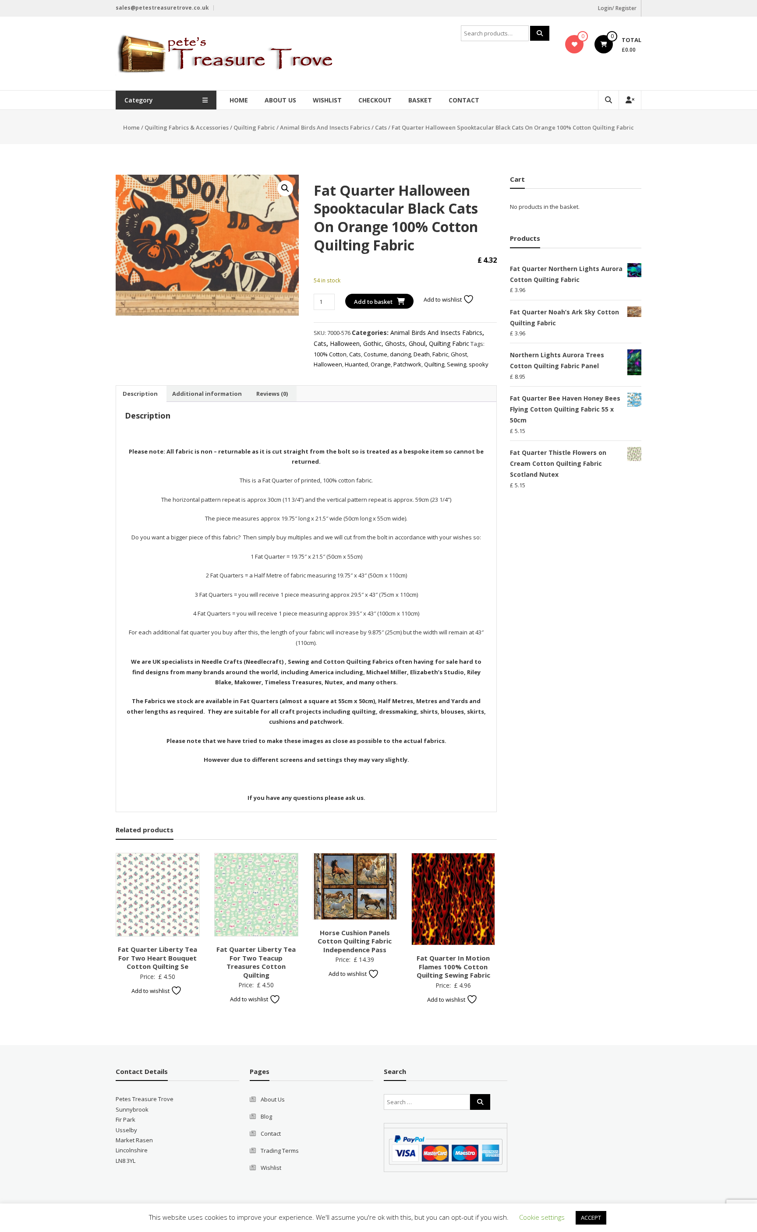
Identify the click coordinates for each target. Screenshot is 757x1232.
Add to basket (373, 302)
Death (422, 354)
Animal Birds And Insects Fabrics (325, 127)
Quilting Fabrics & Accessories (187, 127)
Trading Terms (280, 1151)
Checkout (375, 100)
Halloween (328, 364)
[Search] (539, 33)
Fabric (440, 354)
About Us (280, 100)
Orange (381, 364)
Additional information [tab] (207, 394)
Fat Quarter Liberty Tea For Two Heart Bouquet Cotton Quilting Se (157, 958)
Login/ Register (617, 8)
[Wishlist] (574, 44)
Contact (464, 100)
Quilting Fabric (254, 127)
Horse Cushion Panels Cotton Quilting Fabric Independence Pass (355, 941)
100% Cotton (330, 354)
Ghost (459, 354)
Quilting (434, 364)
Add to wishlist (443, 299)
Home (239, 100)
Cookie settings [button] (542, 1217)
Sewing (456, 364)
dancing (400, 354)
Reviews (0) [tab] (272, 394)
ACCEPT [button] (591, 1217)
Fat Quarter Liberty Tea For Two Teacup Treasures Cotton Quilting (256, 962)
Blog (266, 1116)
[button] (285, 188)
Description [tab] (140, 394)
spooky (478, 364)
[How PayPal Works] (445, 1149)
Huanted (356, 364)
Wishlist (327, 100)
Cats (381, 127)
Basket (420, 100)
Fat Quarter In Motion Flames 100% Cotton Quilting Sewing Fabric (453, 966)
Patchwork (407, 364)
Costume (375, 354)
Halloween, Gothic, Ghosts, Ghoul (377, 343)
